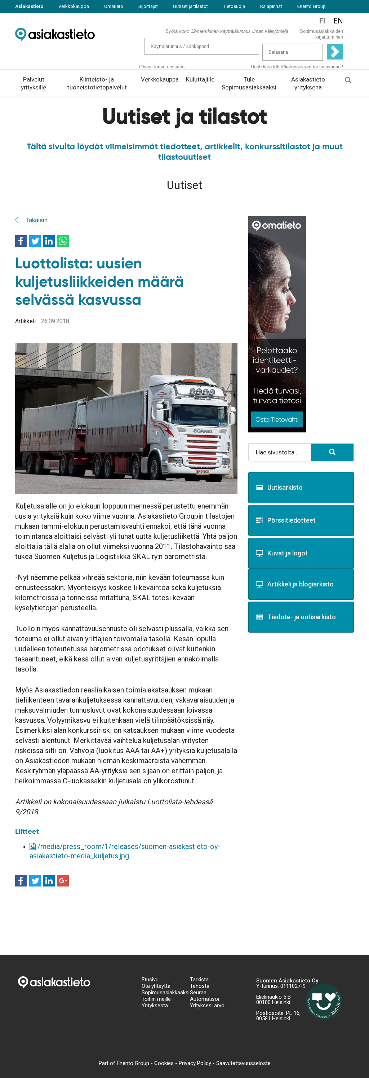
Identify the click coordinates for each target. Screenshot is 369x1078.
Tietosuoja (234, 6)
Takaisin (36, 220)
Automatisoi (204, 999)
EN (338, 21)
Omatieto (113, 6)
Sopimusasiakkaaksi (160, 992)
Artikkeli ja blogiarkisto (300, 584)
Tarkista (199, 979)
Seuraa (198, 992)
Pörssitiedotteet (291, 520)
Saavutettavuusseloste (243, 1063)
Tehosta (199, 986)
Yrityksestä (155, 1005)
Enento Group (311, 6)
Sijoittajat (148, 6)
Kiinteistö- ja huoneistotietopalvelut (96, 83)
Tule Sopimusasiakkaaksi (249, 83)
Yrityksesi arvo (207, 1005)
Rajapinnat (271, 6)
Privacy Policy (195, 1063)
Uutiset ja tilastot (190, 6)
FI (322, 21)
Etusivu (150, 979)
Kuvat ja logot (287, 553)
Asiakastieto (29, 6)
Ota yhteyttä (156, 986)
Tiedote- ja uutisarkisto (301, 617)
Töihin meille (156, 999)
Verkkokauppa (73, 6)
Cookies (164, 1063)
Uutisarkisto (285, 487)
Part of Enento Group (124, 1063)
